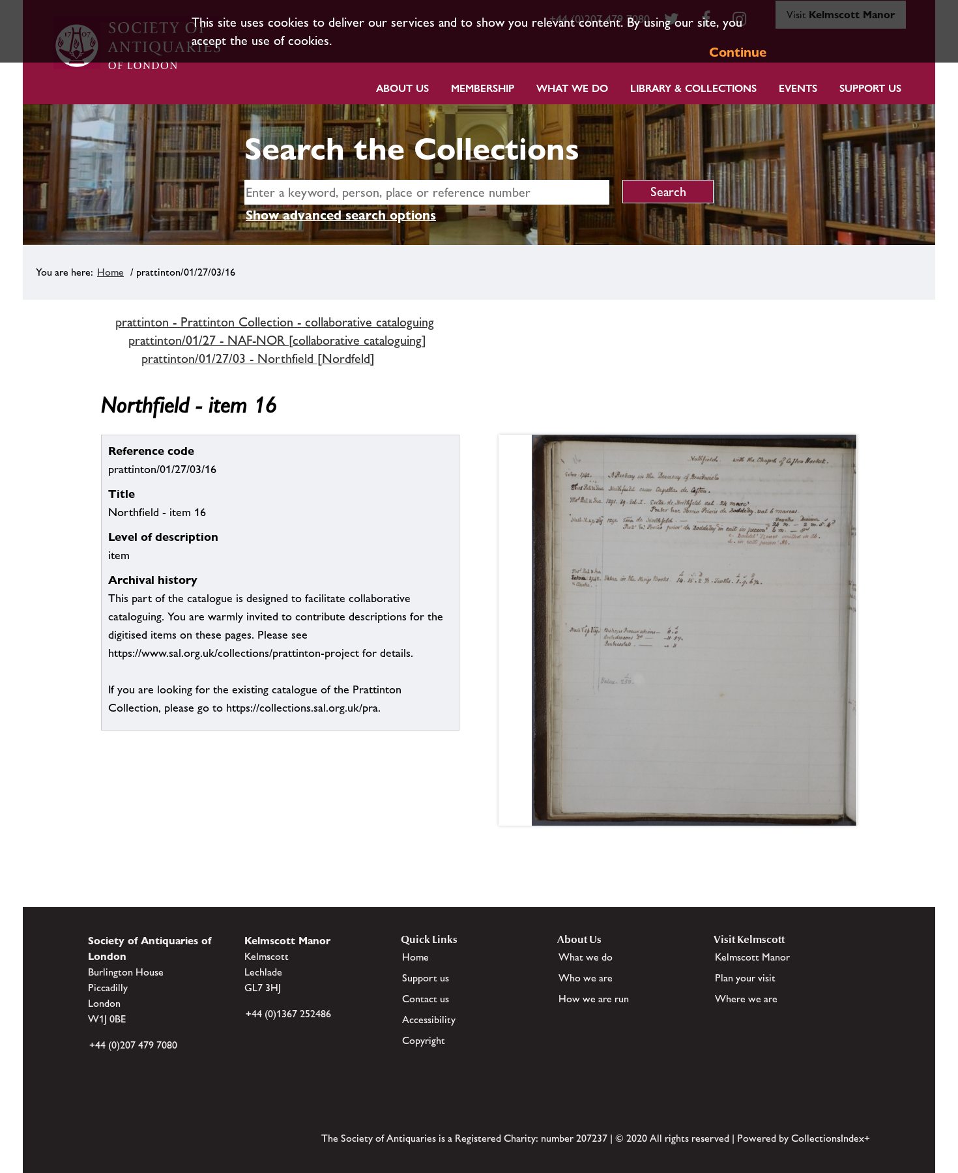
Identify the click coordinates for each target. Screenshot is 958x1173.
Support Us (870, 88)
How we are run (594, 998)
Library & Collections (693, 88)
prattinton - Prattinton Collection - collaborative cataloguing (274, 322)
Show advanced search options (341, 215)
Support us (425, 978)
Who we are (586, 978)
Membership (482, 88)
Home (110, 272)
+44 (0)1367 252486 (288, 1013)
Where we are (746, 998)
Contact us (425, 998)
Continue (737, 52)
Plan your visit (745, 978)
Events (798, 88)
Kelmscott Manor (752, 957)
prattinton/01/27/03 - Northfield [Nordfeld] (258, 358)
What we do (572, 88)
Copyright (423, 1040)
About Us (402, 88)
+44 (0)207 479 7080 (133, 1045)
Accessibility (429, 1019)
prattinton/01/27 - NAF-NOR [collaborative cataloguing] (277, 340)
